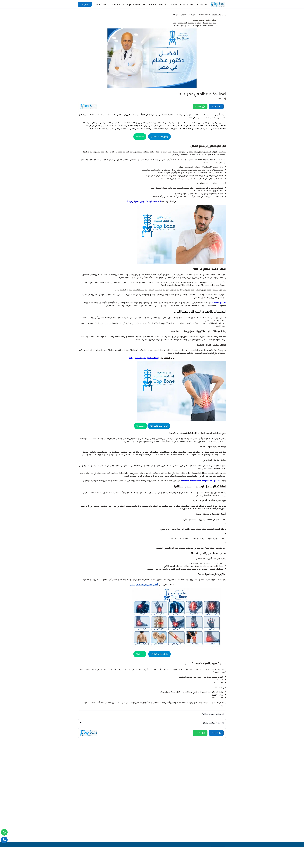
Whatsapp (140, 136)
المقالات (215, 14)
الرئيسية (223, 14)
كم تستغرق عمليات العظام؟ (152, 714)
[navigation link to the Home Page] (218, 4)
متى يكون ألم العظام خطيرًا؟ (152, 723)
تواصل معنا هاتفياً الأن (159, 136)
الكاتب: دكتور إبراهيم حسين (205, 20)
